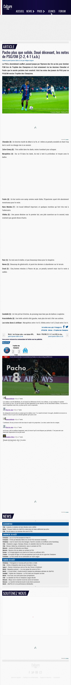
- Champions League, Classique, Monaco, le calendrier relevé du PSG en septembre (28, 544)
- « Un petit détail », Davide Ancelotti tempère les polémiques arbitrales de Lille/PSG (28, 571)
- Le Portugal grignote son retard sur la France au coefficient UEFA (23, 552)
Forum (62, 11)
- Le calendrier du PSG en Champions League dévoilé (19, 578)
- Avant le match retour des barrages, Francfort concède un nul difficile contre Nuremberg (31, 542)
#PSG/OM (44, 330)
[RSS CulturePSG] (40, 672)
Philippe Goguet (29, 60)
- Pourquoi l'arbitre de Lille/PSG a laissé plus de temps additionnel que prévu (26, 529)
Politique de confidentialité (30, 677)
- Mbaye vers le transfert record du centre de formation (21, 580)
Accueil (20, 11)
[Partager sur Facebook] (63, 327)
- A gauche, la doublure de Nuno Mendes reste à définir (19, 527)
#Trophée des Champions (61, 330)
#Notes (50, 330)
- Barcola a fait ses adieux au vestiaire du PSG (18, 550)
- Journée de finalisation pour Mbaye (15, 548)
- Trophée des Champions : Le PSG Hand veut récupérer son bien (23, 573)
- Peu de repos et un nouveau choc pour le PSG (17, 531)
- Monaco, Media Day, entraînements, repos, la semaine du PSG (22, 546)
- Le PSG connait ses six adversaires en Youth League (21, 557)
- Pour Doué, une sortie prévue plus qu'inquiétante (18, 576)
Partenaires (57, 677)
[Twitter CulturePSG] (32, 672)
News (29, 11)
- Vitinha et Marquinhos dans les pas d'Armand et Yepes (20, 565)
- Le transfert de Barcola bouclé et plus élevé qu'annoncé (21, 582)
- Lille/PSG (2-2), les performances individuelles (18, 584)
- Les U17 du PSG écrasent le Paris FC (17, 538)
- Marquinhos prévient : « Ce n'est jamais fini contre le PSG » (22, 569)
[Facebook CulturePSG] (29, 672)
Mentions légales (16, 677)
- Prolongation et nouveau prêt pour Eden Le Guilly (20, 563)
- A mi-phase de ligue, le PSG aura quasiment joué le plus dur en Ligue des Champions (29, 554)
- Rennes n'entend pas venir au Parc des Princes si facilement (22, 567)
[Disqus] (35, 418)
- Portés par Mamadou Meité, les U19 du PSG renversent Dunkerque (25, 540)
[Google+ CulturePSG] (36, 672)
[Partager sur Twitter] (67, 327)
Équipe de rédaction (45, 677)
